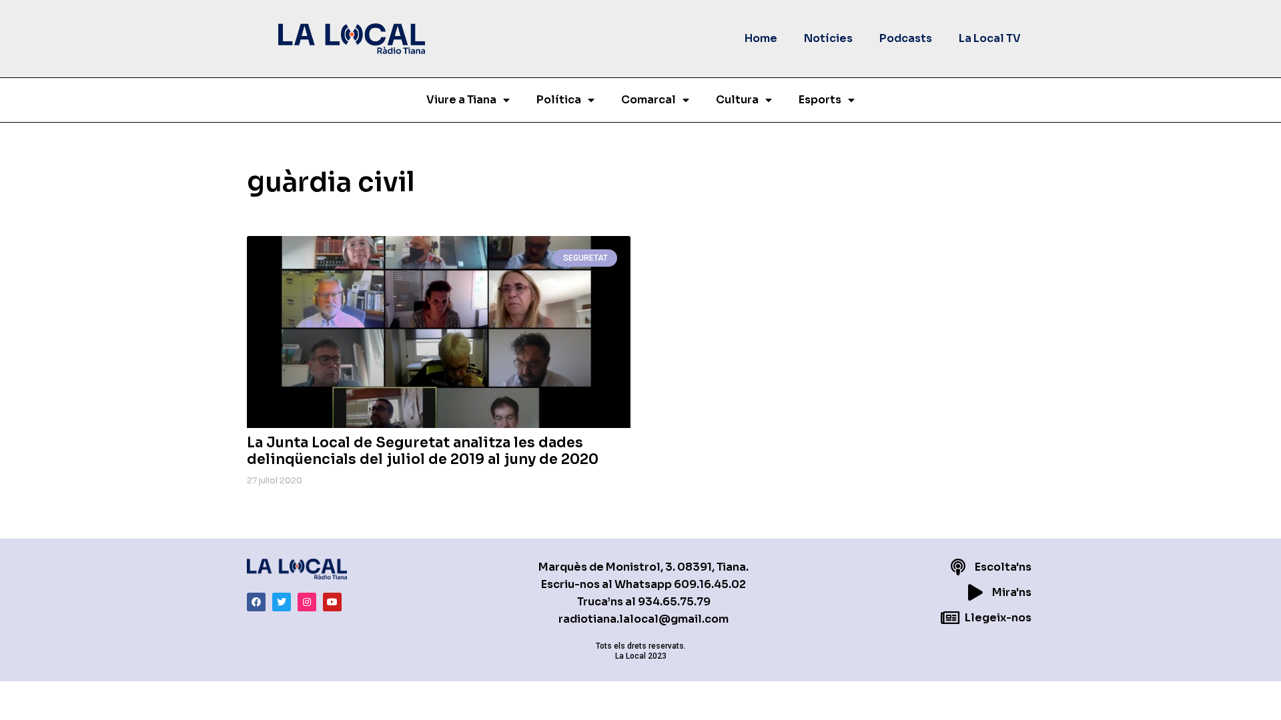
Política (558, 100)
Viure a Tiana (461, 100)
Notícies (828, 38)
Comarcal (648, 100)
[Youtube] (332, 602)
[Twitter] (281, 602)
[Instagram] (307, 602)
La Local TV (990, 38)
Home (761, 38)
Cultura (737, 100)
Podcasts (905, 38)
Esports (820, 100)
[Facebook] (256, 602)
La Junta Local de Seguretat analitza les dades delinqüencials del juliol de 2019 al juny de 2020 (422, 451)
